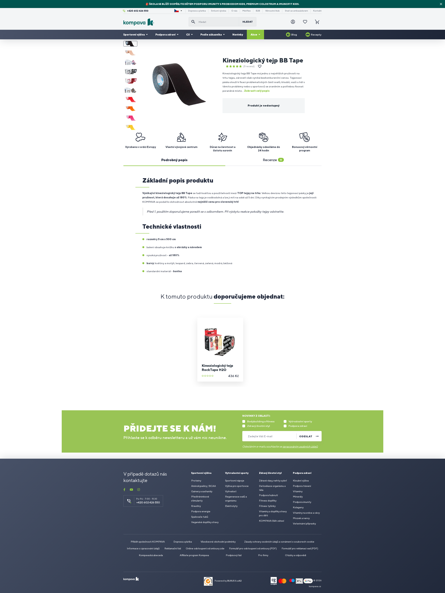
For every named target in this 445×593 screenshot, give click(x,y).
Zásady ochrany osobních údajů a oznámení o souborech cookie (279, 541)
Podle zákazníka (211, 34)
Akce (254, 34)
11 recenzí (249, 66)
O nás (234, 11)
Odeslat (305, 436)
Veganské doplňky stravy (205, 522)
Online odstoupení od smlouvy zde (205, 548)
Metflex (246, 11)
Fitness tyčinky (267, 506)
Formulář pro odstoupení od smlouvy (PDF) (253, 548)
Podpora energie (200, 511)
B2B (258, 11)
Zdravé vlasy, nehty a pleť (273, 480)
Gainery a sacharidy (201, 491)
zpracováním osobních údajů (300, 446)
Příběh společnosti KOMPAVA (148, 541)
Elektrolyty (231, 506)
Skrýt (441, 4)
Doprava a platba (197, 11)
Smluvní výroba (218, 11)
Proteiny (196, 480)
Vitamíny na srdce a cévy (306, 512)
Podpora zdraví (165, 34)
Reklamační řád (172, 548)
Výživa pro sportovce (237, 486)
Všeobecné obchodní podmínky (218, 541)
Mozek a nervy (301, 518)
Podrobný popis (174, 160)
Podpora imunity (302, 502)
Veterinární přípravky (304, 523)
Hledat (247, 21)
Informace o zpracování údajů (143, 548)
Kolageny (298, 507)
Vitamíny (297, 491)
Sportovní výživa (134, 34)
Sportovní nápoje (234, 480)
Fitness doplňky (267, 500)
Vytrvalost (230, 491)
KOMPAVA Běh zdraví (271, 520)
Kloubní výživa (301, 480)
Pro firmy (263, 555)
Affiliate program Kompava (194, 555)
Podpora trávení (302, 486)
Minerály (298, 496)
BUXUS (231, 581)
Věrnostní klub (272, 11)
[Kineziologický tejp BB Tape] (180, 85)
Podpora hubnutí (268, 495)
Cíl (188, 34)
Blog (294, 34)
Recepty (316, 34)
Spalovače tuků (199, 516)
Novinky (237, 34)
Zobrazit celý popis (257, 90)
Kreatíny (196, 506)
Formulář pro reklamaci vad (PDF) (300, 548)
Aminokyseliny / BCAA (203, 486)
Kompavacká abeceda (151, 555)
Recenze (272, 160)
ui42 (239, 581)
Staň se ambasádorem (296, 11)
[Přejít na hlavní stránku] (154, 22)
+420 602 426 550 (137, 11)
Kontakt (317, 11)
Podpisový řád (233, 555)
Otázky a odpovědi (295, 555)
